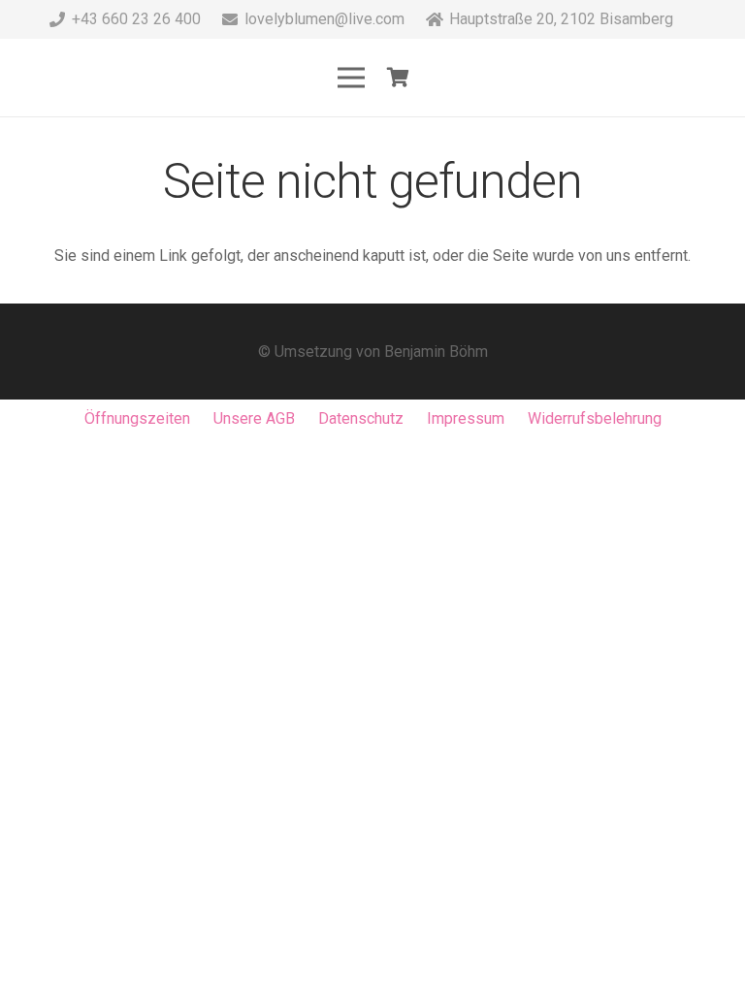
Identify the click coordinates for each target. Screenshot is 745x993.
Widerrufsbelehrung (595, 418)
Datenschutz (361, 418)
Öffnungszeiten (137, 418)
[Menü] (351, 77)
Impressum (465, 418)
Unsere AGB (254, 418)
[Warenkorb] (398, 77)
